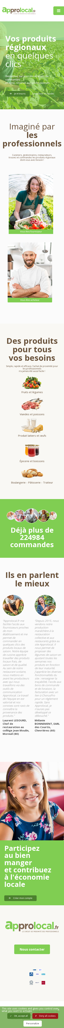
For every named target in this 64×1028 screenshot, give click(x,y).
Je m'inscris (19, 93)
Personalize (32, 1023)
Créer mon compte (22, 898)
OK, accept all (21, 1015)
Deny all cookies (47, 1015)
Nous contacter (32, 949)
